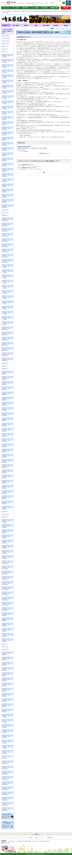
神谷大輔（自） (5, 516)
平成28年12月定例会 (29, 11)
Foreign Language (21, 2)
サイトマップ (4, 837)
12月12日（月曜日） (6, 38)
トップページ (3, 11)
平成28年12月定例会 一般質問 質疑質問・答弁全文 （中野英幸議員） (7, 461)
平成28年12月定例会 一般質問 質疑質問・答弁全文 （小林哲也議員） (7, 653)
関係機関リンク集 (50, 837)
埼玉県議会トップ (10, 11)
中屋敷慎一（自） (5, 215)
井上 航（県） (5, 212)
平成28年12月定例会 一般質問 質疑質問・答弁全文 (43, 11)
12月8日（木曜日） (6, 43)
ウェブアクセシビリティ (13, 837)
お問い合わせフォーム (44, 153)
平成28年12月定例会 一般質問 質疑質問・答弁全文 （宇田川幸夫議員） (7, 762)
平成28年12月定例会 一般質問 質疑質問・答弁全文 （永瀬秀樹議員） (7, 372)
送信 (44, 172)
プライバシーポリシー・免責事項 (27, 837)
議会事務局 (19, 146)
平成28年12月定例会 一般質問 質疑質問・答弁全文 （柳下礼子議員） (7, 55)
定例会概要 (22, 11)
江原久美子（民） (5, 210)
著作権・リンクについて (40, 837)
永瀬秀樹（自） (5, 368)
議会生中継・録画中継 (7, 814)
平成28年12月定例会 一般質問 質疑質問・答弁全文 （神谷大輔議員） (7, 614)
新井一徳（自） (5, 644)
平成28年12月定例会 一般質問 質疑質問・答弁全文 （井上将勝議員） (7, 521)
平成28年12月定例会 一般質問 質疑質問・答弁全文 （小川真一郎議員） (7, 562)
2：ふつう (28, 166)
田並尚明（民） (5, 363)
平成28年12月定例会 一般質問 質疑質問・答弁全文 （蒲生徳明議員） (7, 154)
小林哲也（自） (5, 646)
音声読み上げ (39, 2)
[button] (66, 9)
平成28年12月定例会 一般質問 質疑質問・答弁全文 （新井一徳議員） (7, 715)
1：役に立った (21, 166)
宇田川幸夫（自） (5, 649)
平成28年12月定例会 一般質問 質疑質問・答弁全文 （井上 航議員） (7, 266)
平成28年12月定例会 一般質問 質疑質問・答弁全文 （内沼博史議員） (7, 112)
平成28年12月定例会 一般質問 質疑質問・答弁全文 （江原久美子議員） (7, 219)
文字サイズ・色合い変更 (30, 2)
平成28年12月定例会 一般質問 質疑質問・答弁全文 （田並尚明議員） (7, 409)
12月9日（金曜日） (6, 35)
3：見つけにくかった (39, 169)
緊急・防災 (66, 7)
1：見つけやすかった (22, 169)
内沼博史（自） (5, 51)
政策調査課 (24, 146)
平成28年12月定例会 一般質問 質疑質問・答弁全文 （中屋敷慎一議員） (7, 328)
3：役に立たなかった (36, 166)
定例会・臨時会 (16, 11)
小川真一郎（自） (5, 514)
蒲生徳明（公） (5, 46)
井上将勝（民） (5, 511)
